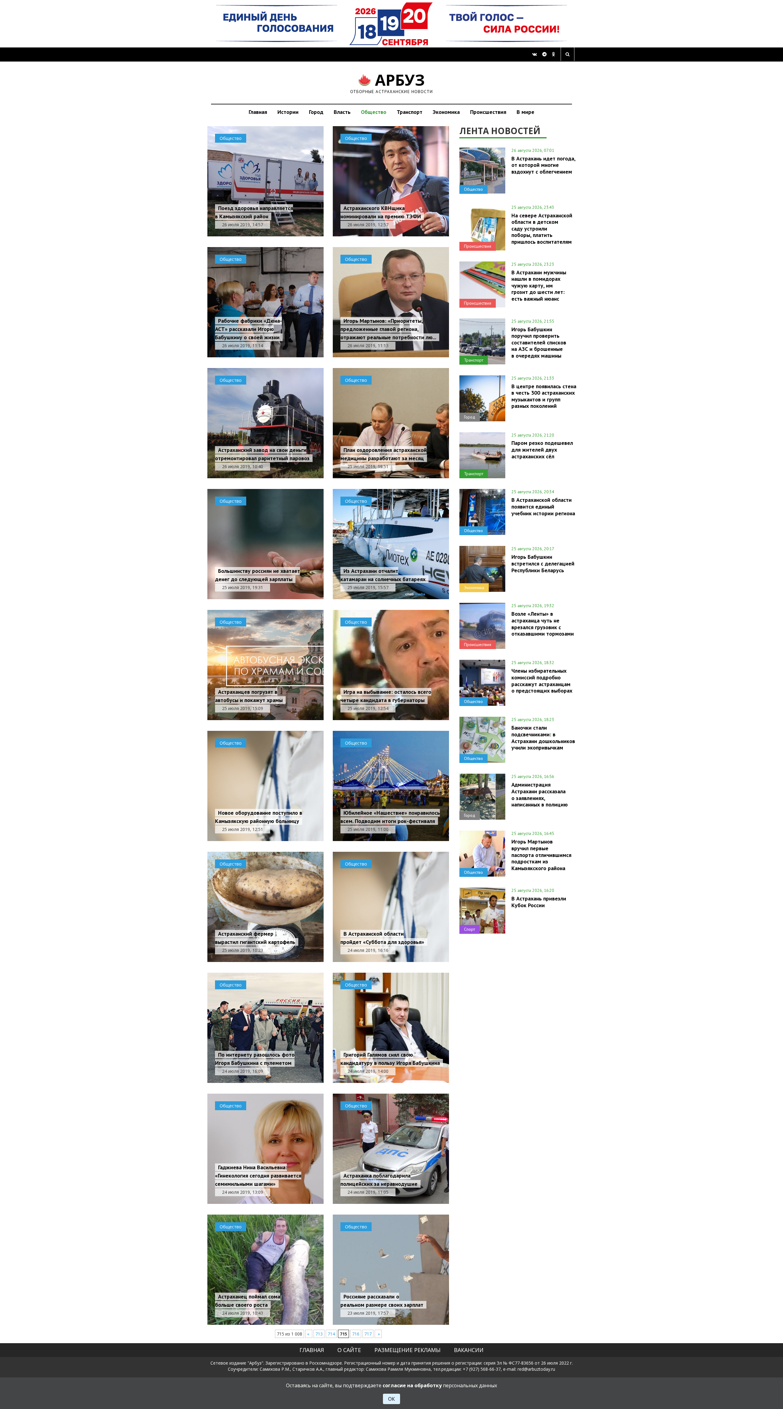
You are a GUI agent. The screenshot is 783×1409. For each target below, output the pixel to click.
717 (368, 1334)
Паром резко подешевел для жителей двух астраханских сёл (542, 449)
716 (355, 1334)
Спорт (469, 929)
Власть (342, 111)
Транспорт (409, 111)
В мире (525, 111)
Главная (258, 111)
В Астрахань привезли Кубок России (538, 901)
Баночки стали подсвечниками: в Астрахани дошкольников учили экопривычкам (543, 737)
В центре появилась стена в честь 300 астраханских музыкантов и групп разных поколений (543, 396)
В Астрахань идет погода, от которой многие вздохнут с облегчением (543, 165)
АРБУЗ (391, 82)
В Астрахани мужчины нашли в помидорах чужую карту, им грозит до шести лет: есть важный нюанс (538, 285)
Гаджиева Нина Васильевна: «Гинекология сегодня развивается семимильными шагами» (258, 1175)
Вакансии (469, 1350)
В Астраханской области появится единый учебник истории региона (543, 506)
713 (319, 1334)
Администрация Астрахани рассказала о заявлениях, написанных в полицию (539, 794)
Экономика (446, 111)
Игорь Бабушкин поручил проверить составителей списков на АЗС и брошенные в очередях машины (538, 342)
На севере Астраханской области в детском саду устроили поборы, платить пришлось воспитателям (541, 228)
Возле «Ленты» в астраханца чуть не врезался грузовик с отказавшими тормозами (542, 623)
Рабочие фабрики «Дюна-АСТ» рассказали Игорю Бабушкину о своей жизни (248, 329)
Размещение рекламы (407, 1350)
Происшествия (488, 111)
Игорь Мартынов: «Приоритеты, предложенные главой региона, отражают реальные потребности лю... (388, 329)
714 (331, 1334)
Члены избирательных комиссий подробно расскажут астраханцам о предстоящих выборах (541, 680)
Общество (373, 111)
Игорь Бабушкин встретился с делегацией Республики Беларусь (542, 563)
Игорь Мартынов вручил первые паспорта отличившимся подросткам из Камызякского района (541, 854)
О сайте (349, 1350)
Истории (288, 111)
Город (316, 111)
